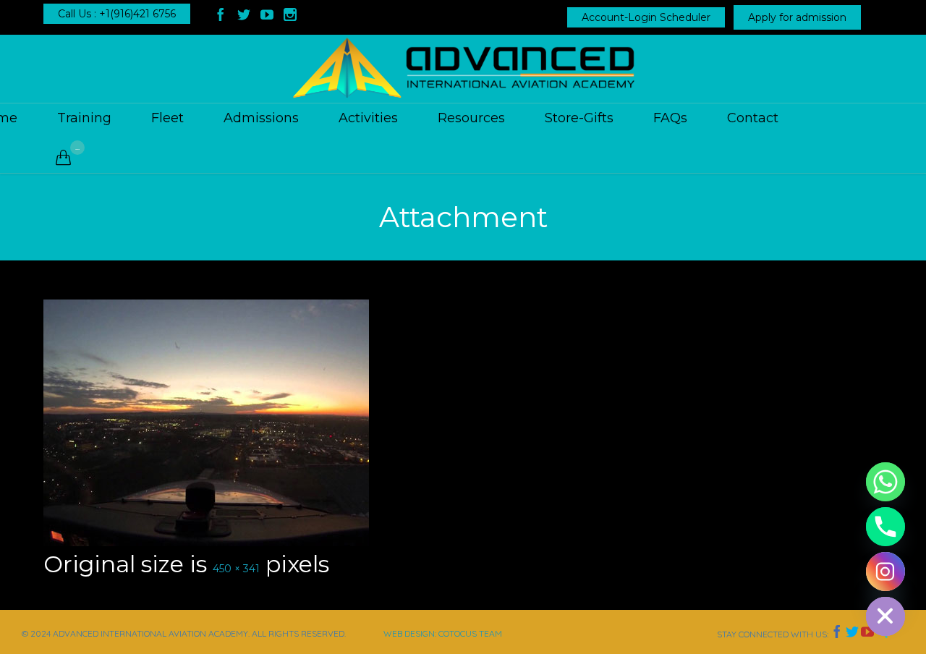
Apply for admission (797, 17)
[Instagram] (885, 571)
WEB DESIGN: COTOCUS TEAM (442, 633)
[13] (463, 423)
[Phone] (885, 526)
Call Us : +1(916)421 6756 (117, 13)
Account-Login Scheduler (646, 17)
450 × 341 (236, 568)
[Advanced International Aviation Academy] (463, 69)
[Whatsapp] (885, 481)
